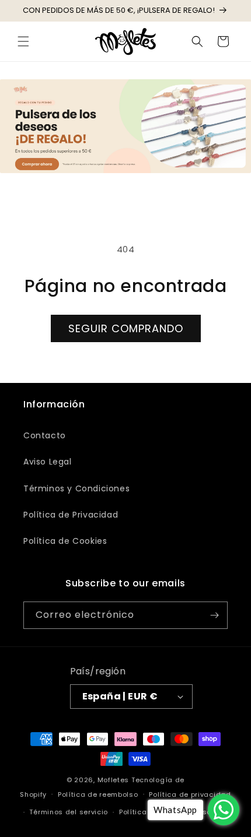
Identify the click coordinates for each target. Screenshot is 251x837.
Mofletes (113, 780)
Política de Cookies (65, 541)
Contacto (44, 435)
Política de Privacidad (70, 515)
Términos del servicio (68, 812)
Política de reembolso (98, 794)
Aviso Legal (47, 461)
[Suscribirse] (214, 615)
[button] (23, 41)
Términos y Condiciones (76, 488)
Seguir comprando (125, 328)
